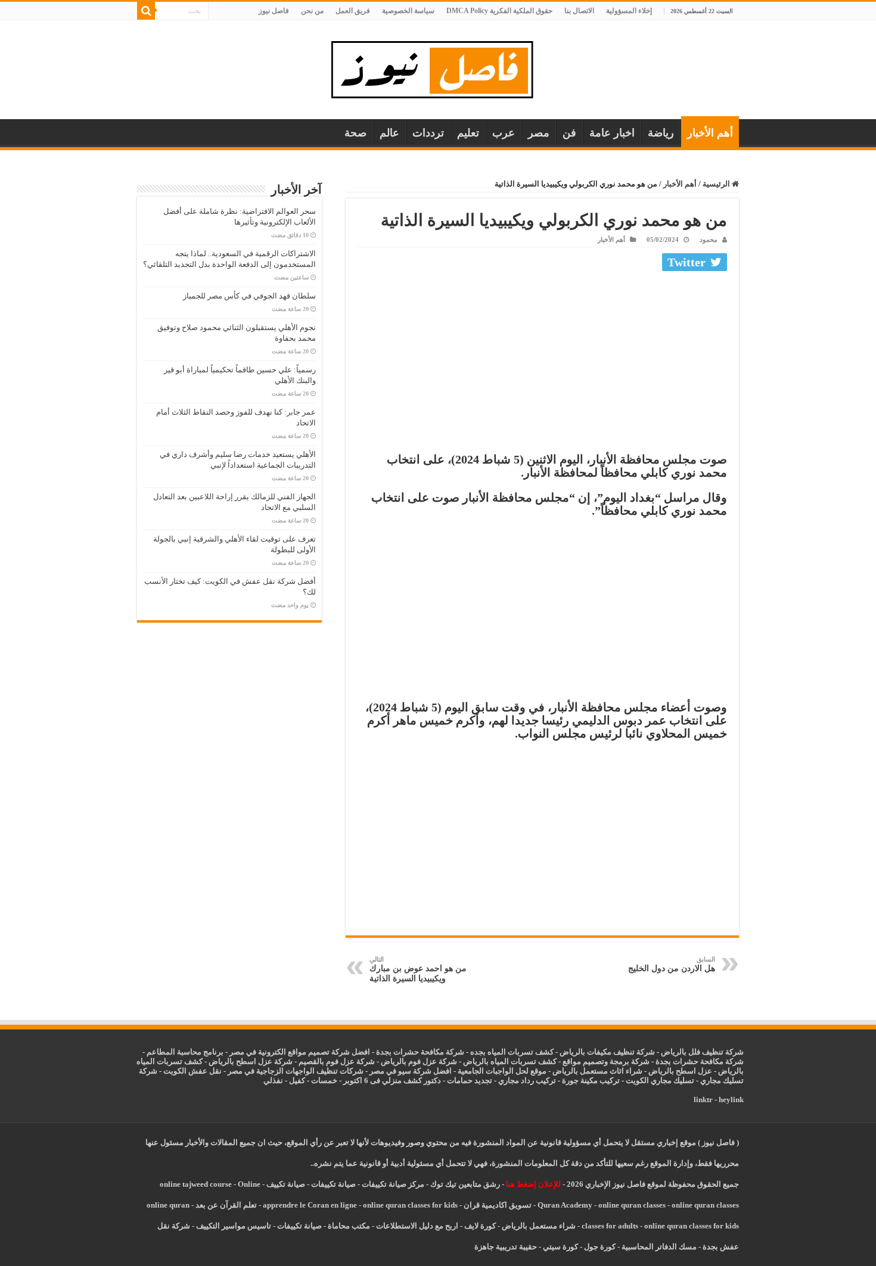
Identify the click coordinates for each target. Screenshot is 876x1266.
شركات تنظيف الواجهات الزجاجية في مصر (296, 1070)
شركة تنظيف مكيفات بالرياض (607, 1051)
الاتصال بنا (579, 11)
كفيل (297, 1080)
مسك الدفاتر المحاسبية (659, 1246)
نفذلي (273, 1080)
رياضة (661, 133)
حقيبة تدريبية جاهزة (505, 1246)
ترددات (428, 133)
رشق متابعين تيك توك (465, 1184)
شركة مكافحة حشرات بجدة (700, 1061)
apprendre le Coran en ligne (310, 1204)
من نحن (312, 11)
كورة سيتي (559, 1246)
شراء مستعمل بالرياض (539, 1225)
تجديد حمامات (469, 1080)
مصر (538, 133)
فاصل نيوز (274, 11)
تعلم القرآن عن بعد (226, 1204)
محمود (708, 239)
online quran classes (632, 1204)
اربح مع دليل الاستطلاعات (417, 1225)
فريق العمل (353, 11)
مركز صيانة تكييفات (393, 1184)
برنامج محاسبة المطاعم (185, 1051)
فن (569, 133)
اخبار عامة (612, 133)
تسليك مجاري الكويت (660, 1080)
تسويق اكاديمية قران (498, 1204)
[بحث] (146, 11)
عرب (503, 133)
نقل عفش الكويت (192, 1070)
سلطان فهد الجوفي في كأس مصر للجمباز (249, 295)
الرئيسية (717, 183)
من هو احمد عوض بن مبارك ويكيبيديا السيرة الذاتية (418, 969)
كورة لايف (480, 1225)
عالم (389, 133)
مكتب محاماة (349, 1225)
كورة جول (599, 1246)
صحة (355, 133)
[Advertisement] (542, 364)
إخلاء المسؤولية (629, 11)
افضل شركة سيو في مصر (410, 1070)
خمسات (324, 1080)
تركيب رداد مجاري (527, 1080)
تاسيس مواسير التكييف (233, 1225)
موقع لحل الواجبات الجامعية (502, 1070)
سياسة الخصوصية (408, 11)
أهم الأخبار (710, 133)
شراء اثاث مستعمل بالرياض (597, 1070)
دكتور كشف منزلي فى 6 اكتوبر (392, 1080)
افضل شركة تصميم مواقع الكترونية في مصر (299, 1051)
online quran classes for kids (410, 1204)
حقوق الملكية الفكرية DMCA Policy (499, 11)
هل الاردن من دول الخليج (671, 964)
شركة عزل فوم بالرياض (419, 1061)
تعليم (468, 133)
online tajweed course (196, 1184)
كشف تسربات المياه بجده (512, 1051)
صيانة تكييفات (333, 1184)
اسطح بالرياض (673, 1070)
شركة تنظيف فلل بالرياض (702, 1051)
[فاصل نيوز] (438, 67)
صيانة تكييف (285, 1184)
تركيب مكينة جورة (591, 1080)
